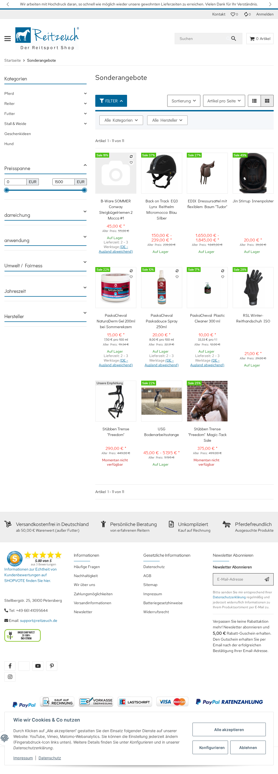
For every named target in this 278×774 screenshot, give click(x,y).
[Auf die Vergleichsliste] (131, 156)
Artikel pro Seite (221, 101)
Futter (9, 113)
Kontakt (218, 14)
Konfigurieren (212, 747)
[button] (8, 4)
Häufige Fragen (87, 566)
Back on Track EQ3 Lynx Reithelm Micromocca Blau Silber (162, 209)
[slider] (6, 190)
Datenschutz (50, 758)
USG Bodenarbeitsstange (161, 431)
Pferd (9, 93)
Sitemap (150, 584)
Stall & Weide (15, 123)
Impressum (23, 758)
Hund (9, 143)
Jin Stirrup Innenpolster (253, 200)
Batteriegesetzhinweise (163, 602)
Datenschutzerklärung (229, 597)
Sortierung (181, 101)
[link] (45, 94)
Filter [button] (111, 101)
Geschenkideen (17, 133)
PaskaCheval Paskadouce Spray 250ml (162, 320)
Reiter (9, 103)
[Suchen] (234, 38)
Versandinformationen (92, 602)
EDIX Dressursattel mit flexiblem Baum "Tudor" (207, 203)
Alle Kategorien (119, 120)
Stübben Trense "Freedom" (115, 431)
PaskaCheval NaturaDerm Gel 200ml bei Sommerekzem (116, 320)
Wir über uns (84, 584)
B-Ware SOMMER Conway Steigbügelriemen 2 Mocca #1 (115, 209)
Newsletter (83, 611)
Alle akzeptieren (229, 729)
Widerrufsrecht (156, 611)
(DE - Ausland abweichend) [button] (116, 249)
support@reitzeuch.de (38, 620)
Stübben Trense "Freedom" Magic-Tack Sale (207, 434)
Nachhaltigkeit (86, 575)
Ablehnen (248, 747)
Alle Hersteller (164, 120)
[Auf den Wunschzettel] (131, 162)
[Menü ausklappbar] (7, 38)
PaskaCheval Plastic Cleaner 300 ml (207, 318)
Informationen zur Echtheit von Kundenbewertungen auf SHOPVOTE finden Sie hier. (30, 575)
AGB (147, 575)
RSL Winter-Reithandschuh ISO (253, 318)
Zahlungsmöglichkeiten (93, 593)
